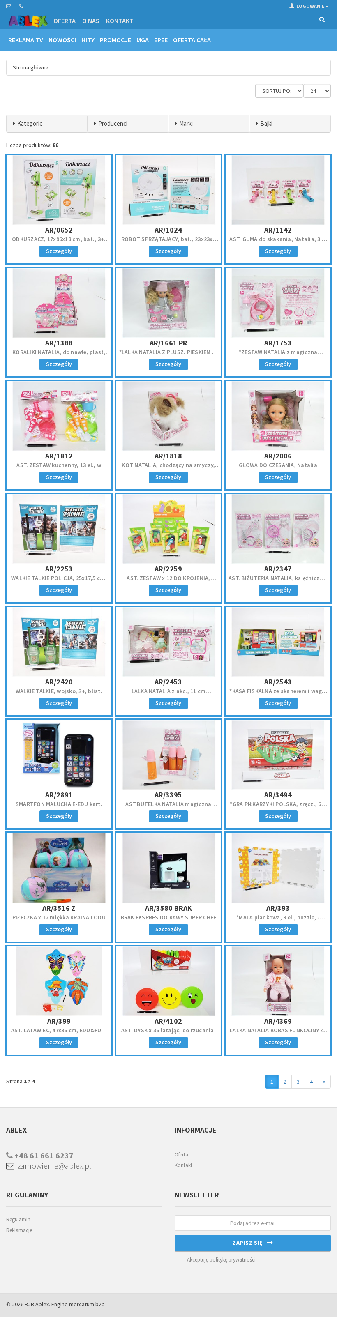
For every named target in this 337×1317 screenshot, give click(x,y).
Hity (88, 40)
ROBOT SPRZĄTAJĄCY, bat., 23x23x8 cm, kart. (168, 242)
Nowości (62, 40)
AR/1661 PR (168, 343)
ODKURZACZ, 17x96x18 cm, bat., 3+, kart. (59, 242)
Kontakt (120, 20)
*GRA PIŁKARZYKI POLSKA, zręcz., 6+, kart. (278, 807)
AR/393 (278, 908)
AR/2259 (168, 568)
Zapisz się (250, 1242)
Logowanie (310, 6)
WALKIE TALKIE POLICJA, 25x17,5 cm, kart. (59, 581)
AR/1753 (278, 343)
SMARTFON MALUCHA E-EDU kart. (59, 804)
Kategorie (30, 123)
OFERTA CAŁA (192, 40)
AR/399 (59, 1021)
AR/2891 (59, 794)
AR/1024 (168, 230)
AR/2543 (278, 681)
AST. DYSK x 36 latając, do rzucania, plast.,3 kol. (168, 1034)
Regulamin (18, 1219)
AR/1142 (278, 230)
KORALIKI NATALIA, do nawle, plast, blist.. (59, 355)
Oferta (64, 20)
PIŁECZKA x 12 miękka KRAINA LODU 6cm (59, 921)
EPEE (161, 40)
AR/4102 (168, 1021)
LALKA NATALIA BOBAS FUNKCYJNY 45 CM (278, 1034)
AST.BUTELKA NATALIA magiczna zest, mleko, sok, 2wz (168, 807)
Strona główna (30, 67)
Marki (186, 123)
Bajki (266, 123)
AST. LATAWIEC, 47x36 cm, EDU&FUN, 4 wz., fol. (59, 1034)
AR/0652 (59, 230)
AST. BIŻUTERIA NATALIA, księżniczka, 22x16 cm (278, 581)
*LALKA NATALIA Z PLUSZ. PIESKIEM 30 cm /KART (168, 355)
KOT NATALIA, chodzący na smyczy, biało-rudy (168, 468)
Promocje (115, 40)
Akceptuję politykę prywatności (221, 1259)
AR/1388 (59, 343)
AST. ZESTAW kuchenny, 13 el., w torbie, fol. (58, 468)
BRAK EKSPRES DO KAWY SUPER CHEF (169, 917)
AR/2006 (278, 455)
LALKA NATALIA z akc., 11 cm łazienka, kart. (169, 694)
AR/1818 (168, 455)
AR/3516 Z (59, 908)
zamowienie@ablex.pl (52, 1165)
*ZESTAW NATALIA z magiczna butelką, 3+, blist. (278, 355)
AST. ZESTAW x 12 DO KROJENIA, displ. (168, 581)
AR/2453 (168, 681)
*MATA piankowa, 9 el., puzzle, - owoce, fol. (278, 921)
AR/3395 (168, 794)
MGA (142, 40)
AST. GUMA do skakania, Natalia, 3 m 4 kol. (278, 242)
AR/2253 (59, 568)
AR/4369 (278, 1021)
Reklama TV (25, 40)
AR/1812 (59, 455)
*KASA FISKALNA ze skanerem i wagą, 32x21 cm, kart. (278, 694)
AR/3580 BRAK (168, 908)
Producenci (112, 123)
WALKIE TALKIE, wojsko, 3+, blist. (59, 691)
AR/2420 (59, 681)
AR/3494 (278, 794)
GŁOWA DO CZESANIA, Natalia (278, 465)
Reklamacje (19, 1230)
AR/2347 (278, 568)
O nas (90, 20)
